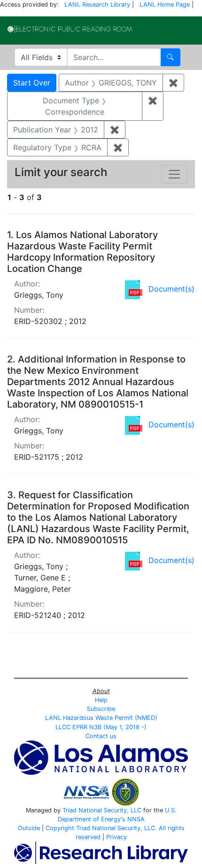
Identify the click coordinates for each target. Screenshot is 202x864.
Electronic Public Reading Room (70, 29)
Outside (29, 828)
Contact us (101, 736)
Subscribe (101, 708)
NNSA (136, 819)
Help (101, 699)
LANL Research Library (97, 4)
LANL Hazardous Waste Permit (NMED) (101, 717)
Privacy (116, 837)
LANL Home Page (165, 4)
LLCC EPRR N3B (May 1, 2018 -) (101, 727)
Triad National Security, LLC (101, 810)
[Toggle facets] (174, 174)
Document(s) (171, 288)
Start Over (31, 82)
